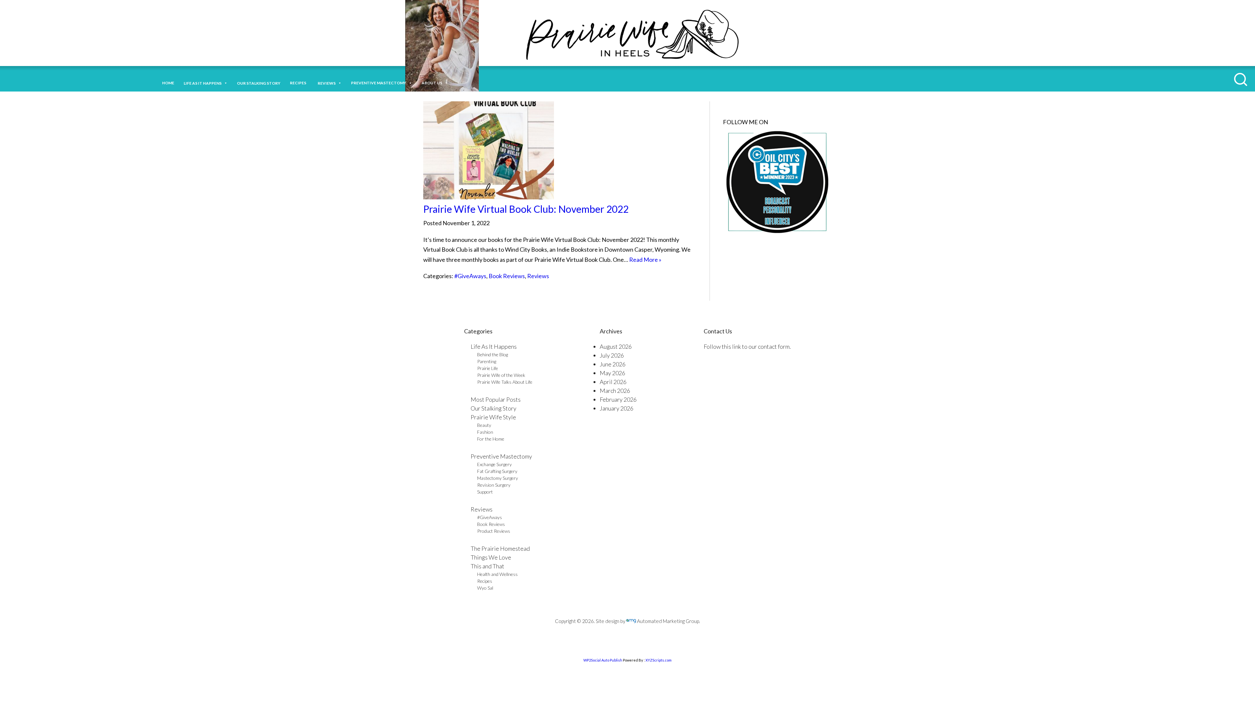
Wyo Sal (485, 588)
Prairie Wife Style (493, 417)
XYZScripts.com (658, 660)
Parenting (486, 361)
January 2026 (616, 408)
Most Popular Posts (496, 399)
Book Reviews (507, 275)
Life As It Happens (494, 346)
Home (168, 82)
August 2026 (616, 346)
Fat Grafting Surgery (497, 471)
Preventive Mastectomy (378, 82)
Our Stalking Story (493, 408)
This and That (487, 566)
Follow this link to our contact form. (747, 346)
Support (485, 492)
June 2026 (613, 364)
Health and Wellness (497, 574)
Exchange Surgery (494, 464)
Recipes (299, 82)
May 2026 (612, 373)
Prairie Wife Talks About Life (504, 382)
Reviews (538, 275)
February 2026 (618, 399)
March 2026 (615, 390)
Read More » (645, 259)
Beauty (484, 425)
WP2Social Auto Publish (602, 660)
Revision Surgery (493, 485)
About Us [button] (432, 82)
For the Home (490, 439)
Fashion (485, 432)
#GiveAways (470, 275)
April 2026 (613, 381)
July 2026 (612, 355)
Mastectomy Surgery (497, 478)
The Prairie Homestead (500, 548)
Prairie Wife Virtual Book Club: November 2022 (525, 209)
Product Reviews (493, 531)
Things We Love (491, 557)
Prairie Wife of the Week (501, 375)
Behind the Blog (492, 354)
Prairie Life (487, 368)
